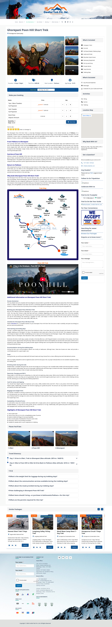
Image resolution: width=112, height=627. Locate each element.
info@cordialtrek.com (89, 166)
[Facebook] (65, 22)
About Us (21, 22)
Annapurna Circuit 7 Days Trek (91, 532)
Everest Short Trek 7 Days (17, 531)
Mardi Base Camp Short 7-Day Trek (66, 532)
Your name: (85, 242)
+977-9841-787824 (88, 163)
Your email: (85, 250)
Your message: (85, 258)
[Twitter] (67, 22)
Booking (47, 22)
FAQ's (91, 173)
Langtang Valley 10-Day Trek (41, 532)
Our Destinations (30, 22)
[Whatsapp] (72, 22)
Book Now (72, 122)
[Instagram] (70, 22)
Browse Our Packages (89, 233)
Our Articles (39, 22)
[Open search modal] (62, 22)
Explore (25, 545)
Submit (84, 278)
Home (16, 22)
